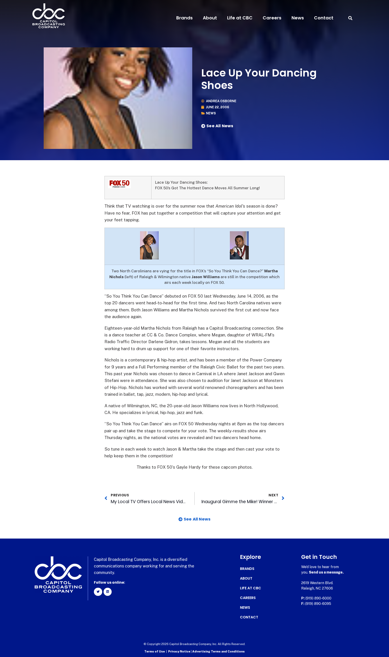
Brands (184, 18)
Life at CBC (240, 18)
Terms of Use (154, 651)
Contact (323, 18)
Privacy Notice (179, 651)
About (210, 18)
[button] (350, 18)
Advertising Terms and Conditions (218, 651)
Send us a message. (326, 572)
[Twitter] (98, 592)
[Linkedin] (108, 592)
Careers (272, 18)
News (298, 18)
